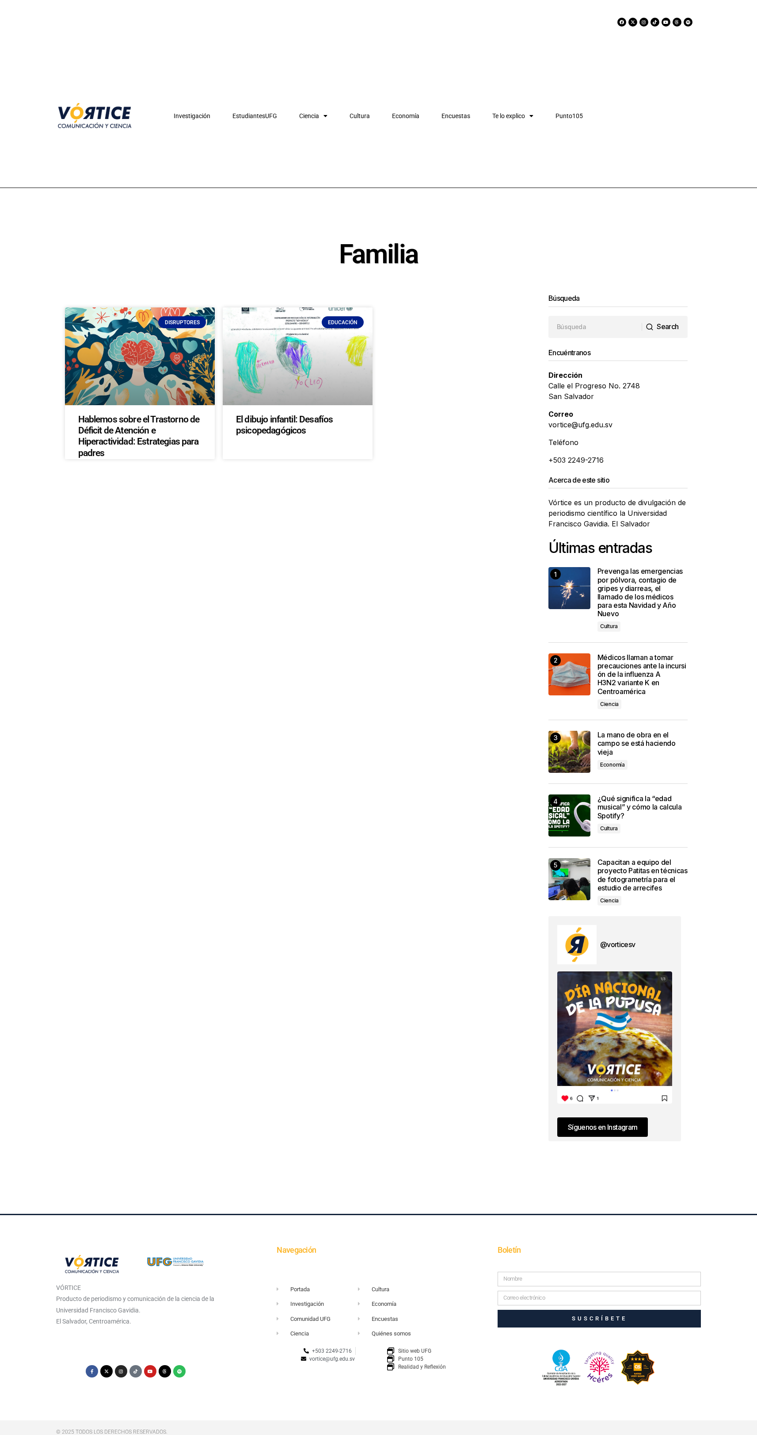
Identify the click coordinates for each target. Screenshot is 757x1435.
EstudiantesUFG (254, 115)
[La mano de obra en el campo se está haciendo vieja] (569, 752)
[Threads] (677, 22)
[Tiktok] (654, 22)
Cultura (360, 115)
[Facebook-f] (92, 1371)
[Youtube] (666, 22)
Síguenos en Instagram (603, 1127)
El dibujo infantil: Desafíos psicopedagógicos (284, 425)
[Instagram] (643, 22)
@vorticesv (617, 944)
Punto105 (569, 115)
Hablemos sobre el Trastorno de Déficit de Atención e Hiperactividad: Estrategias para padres (139, 436)
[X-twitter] (632, 22)
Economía (405, 115)
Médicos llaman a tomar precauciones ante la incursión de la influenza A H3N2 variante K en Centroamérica (641, 674)
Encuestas (455, 115)
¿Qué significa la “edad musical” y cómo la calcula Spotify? (639, 807)
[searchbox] (595, 327)
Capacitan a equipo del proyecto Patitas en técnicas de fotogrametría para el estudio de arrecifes (642, 875)
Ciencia (309, 115)
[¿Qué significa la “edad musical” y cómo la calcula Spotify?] (569, 815)
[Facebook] (621, 22)
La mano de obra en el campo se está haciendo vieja (636, 743)
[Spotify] (688, 22)
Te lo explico (508, 115)
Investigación (192, 115)
